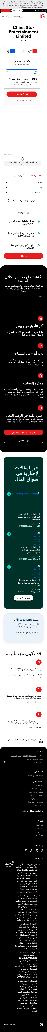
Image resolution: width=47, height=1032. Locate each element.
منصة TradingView (35, 792)
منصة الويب (38, 785)
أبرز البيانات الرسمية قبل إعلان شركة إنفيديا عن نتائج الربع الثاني (29, 550)
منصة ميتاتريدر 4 (37, 798)
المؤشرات (39, 828)
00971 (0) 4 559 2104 (32, 759)
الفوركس (39, 825)
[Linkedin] (42, 850)
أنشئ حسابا (5, 10)
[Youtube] (31, 850)
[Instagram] (25, 850)
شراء (8, 50)
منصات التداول (37, 781)
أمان (21, 100)
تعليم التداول (38, 771)
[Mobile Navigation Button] (3, 16)
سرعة (28, 100)
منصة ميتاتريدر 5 (37, 795)
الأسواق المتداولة (18, 175)
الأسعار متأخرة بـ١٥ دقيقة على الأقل (22, 84)
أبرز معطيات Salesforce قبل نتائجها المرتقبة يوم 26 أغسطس (29, 583)
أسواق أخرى (38, 835)
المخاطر (34, 886)
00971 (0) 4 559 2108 (29, 756)
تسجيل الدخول (17, 10)
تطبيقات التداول (37, 789)
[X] (36, 850)
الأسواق (40, 821)
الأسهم (40, 831)
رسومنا (40, 815)
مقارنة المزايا (38, 805)
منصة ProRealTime (35, 802)
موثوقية (14, 100)
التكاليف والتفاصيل (36, 175)
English (16, 16)
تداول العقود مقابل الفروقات (32, 811)
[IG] (42, 16)
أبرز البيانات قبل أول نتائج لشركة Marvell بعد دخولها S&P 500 (29, 517)
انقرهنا (36, 762)
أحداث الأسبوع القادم (35, 775)
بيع (31, 50)
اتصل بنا (40, 751)
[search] (7, 16)
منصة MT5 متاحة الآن (26, 619)
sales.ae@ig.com (16, 756)
